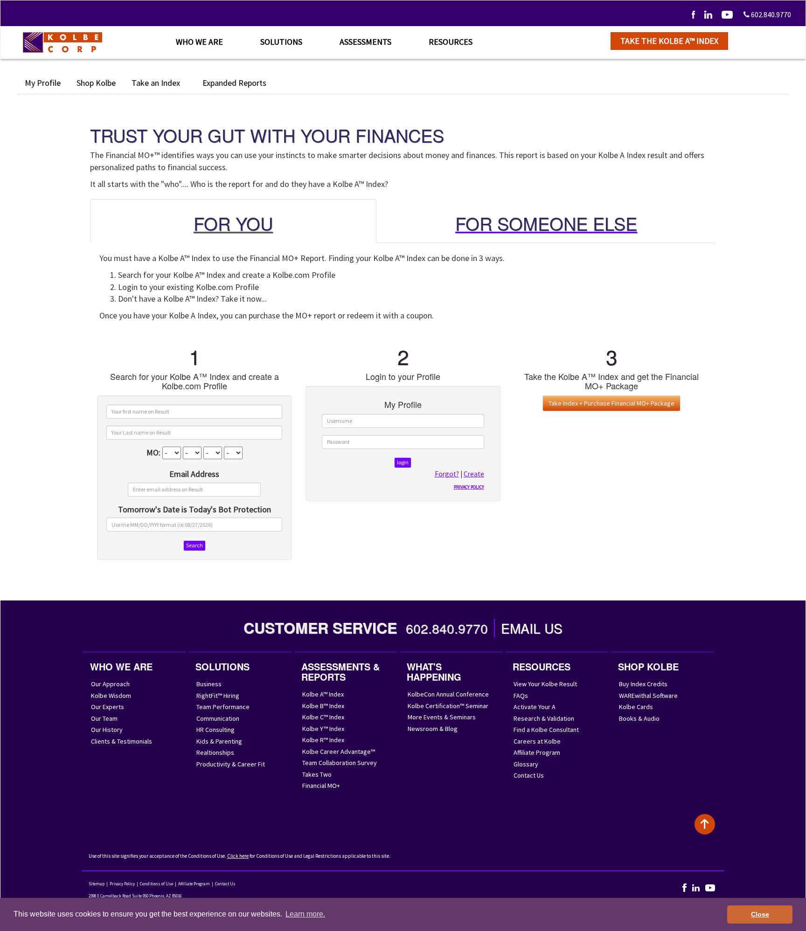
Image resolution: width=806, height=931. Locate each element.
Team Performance (223, 707)
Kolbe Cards (636, 707)
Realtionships (215, 752)
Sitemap (96, 883)
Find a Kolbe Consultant (546, 729)
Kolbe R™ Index (323, 740)
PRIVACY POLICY (469, 487)
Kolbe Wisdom (111, 695)
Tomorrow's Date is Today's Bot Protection (194, 509)
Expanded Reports (235, 82)
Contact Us (529, 775)
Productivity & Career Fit (230, 764)
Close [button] (760, 914)
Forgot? (447, 473)
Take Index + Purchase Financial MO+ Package (611, 403)
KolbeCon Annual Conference (448, 694)
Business (209, 684)
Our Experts (107, 707)
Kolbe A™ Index (323, 694)
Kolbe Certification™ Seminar (448, 706)
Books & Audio (639, 718)
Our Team (104, 718)
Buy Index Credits (643, 684)
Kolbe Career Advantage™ (338, 751)
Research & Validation (544, 718)
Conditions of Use (156, 883)
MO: (153, 452)
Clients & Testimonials (121, 741)
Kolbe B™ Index (323, 706)
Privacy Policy (122, 883)
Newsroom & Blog (433, 728)
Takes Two (317, 774)
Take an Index (157, 82)
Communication (217, 718)
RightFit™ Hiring (217, 695)
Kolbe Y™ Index (323, 728)
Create (474, 473)
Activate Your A (535, 707)
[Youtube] (727, 14)
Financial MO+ (321, 785)
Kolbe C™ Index (323, 717)
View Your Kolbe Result (545, 684)
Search (194, 545)
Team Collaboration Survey (339, 763)
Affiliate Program (537, 752)
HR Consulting (215, 729)
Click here (238, 856)
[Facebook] (693, 14)
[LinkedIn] (708, 14)
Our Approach (110, 684)
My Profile (43, 82)
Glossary (526, 764)
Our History (107, 729)
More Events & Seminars (442, 717)
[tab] (233, 221)
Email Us (532, 628)
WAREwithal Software (648, 695)
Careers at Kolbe (537, 741)
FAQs (521, 695)
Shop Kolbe (96, 82)
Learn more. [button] (305, 914)
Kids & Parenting (219, 741)
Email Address (194, 474)
